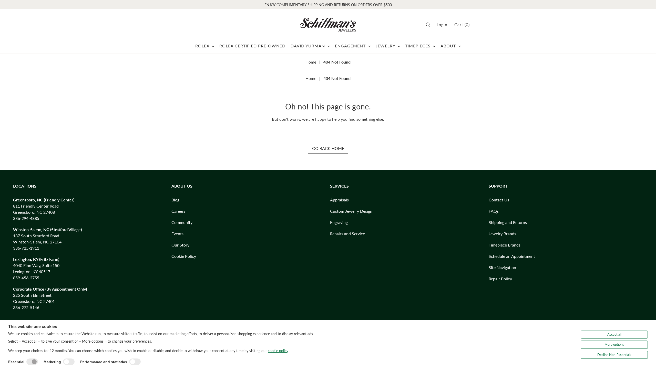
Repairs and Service (347, 233)
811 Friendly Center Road (36, 205)
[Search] (429, 25)
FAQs (494, 211)
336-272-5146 (26, 307)
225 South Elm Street (32, 295)
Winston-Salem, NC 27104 (37, 241)
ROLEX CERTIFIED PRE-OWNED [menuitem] (252, 45)
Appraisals (339, 199)
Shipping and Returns (508, 222)
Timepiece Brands (504, 244)
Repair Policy (500, 278)
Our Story (180, 244)
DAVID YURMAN (308, 45)
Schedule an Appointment (512, 256)
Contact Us (499, 199)
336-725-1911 (26, 247)
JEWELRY (386, 45)
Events (177, 233)
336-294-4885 (26, 218)
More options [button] (614, 344)
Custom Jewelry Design (351, 211)
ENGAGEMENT (351, 45)
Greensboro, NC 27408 (34, 212)
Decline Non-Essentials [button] (614, 355)
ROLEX (203, 45)
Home (310, 61)
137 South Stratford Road (36, 235)
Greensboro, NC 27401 (34, 301)
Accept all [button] (614, 334)
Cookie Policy (183, 256)
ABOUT (448, 45)
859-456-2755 (26, 277)
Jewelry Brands (502, 233)
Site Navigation (502, 267)
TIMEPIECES (418, 45)
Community (181, 222)
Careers (178, 211)
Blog (175, 199)
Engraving (339, 222)
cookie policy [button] (278, 350)
